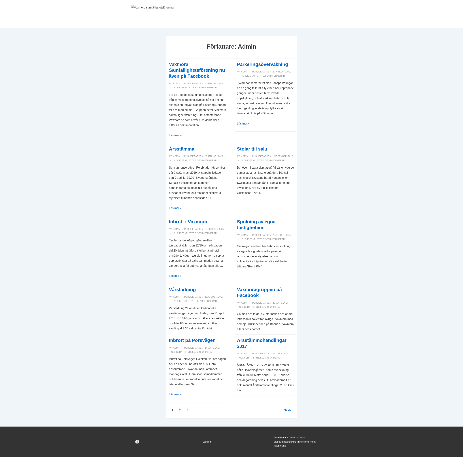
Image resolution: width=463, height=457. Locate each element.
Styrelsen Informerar (203, 87)
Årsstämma (181, 149)
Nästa (287, 410)
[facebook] (137, 442)
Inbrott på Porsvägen (192, 340)
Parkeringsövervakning (262, 64)
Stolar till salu (252, 149)
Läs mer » (175, 135)
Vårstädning (182, 289)
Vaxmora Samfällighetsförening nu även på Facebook (197, 70)
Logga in (207, 441)
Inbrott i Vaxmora (188, 221)
